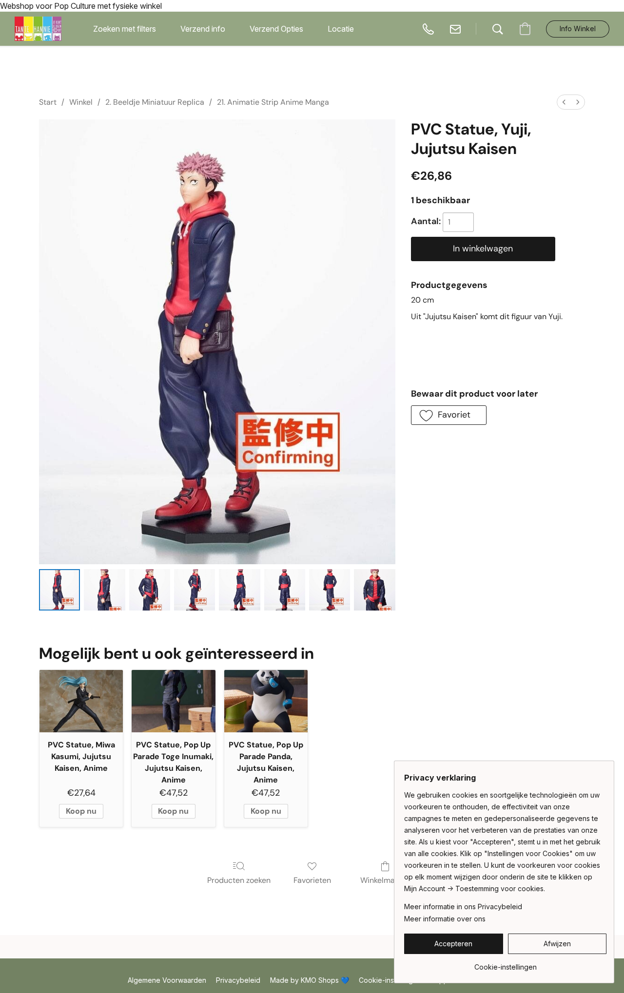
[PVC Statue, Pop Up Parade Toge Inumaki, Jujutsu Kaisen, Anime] (173, 701)
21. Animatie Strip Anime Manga (273, 102)
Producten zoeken (239, 880)
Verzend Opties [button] (276, 29)
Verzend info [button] (202, 29)
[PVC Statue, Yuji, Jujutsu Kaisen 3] (194, 589)
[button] (38, 29)
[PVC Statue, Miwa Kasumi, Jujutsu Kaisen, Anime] (81, 701)
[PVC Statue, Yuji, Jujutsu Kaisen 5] (284, 589)
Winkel (81, 102)
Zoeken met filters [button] (124, 29)
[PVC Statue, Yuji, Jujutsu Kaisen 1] (104, 589)
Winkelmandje (385, 880)
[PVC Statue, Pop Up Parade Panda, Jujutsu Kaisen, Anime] (266, 701)
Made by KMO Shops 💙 (309, 980)
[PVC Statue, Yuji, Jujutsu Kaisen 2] (149, 589)
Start (48, 102)
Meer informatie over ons (445, 919)
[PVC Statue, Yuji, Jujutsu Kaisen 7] (374, 589)
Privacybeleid (238, 980)
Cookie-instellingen (390, 980)
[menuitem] (564, 102)
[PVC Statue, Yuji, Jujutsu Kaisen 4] (239, 589)
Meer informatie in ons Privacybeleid (463, 906)
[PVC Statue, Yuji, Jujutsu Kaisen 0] (59, 589)
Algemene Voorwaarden (167, 980)
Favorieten (312, 880)
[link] (505, 963)
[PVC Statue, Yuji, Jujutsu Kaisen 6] (329, 589)
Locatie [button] (341, 29)
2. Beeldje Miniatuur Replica (154, 102)
